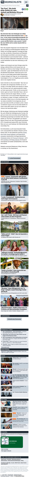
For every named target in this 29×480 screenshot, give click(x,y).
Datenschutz (4, 460)
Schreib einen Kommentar (14, 319)
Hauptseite (10, 474)
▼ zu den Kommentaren (14, 158)
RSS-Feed (17, 462)
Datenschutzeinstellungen (14, 460)
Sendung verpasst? (5, 476)
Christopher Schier (5, 138)
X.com (12, 462)
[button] (23, 9)
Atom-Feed (23, 462)
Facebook (3, 462)
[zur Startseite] (11, 1)
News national (17, 13)
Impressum (3, 459)
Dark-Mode (3, 464)
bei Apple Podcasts (6, 450)
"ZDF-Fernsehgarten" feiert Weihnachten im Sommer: (15, 338)
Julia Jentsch (17, 41)
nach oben (4, 474)
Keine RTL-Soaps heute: (14, 352)
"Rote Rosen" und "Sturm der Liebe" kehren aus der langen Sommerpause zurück (14, 335)
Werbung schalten (16, 459)
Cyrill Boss (6, 140)
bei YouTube (5, 449)
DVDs (12, 476)
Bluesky (8, 462)
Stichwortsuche (17, 474)
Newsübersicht (5, 347)
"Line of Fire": (15, 342)
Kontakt (9, 459)
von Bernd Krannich (8, 13)
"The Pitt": (15, 345)
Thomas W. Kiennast (18, 138)
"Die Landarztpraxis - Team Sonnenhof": (14, 332)
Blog (22, 460)
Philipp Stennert (15, 140)
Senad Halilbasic (11, 134)
